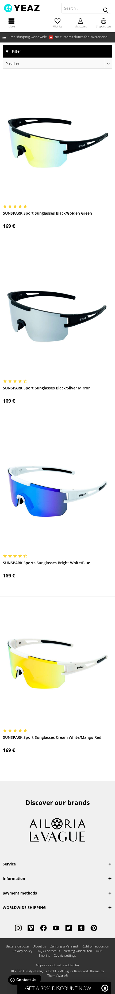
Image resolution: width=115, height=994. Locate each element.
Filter (16, 51)
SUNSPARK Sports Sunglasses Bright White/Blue (46, 562)
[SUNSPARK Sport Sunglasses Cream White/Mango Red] (57, 666)
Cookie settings (65, 955)
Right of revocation (95, 946)
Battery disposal (17, 946)
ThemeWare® (57, 975)
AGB (99, 951)
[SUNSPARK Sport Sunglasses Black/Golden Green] (57, 141)
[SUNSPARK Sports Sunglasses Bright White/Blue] (57, 491)
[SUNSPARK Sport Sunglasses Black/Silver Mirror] (57, 316)
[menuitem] (11, 22)
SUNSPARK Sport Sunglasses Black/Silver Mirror (46, 387)
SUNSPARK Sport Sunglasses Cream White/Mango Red (52, 737)
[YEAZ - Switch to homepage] (28, 8)
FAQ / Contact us (48, 951)
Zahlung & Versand (64, 946)
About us (39, 946)
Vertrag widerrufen (78, 951)
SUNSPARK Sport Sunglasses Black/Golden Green (47, 213)
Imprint (44, 955)
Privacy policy (22, 951)
